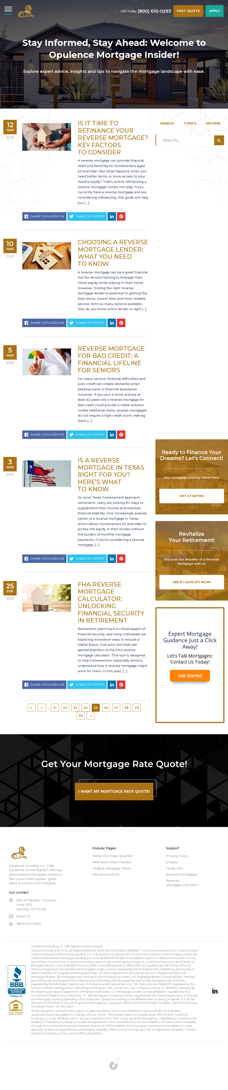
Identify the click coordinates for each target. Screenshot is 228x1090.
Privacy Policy (177, 856)
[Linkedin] (215, 991)
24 (85, 708)
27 (116, 708)
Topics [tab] (190, 123)
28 (126, 708)
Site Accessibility (106, 874)
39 (80, 716)
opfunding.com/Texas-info (81, 999)
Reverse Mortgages (181, 874)
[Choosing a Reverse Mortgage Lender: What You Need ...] (46, 256)
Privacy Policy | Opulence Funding (70, 962)
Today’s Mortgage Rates (111, 868)
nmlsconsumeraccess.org (159, 950)
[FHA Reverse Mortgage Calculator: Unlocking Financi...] (46, 598)
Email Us (23, 916)
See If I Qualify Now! (192, 582)
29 (137, 708)
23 (75, 708)
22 (65, 708)
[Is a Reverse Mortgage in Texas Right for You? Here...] (46, 474)
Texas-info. (174, 868)
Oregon (172, 862)
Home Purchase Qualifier (112, 856)
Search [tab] (167, 123)
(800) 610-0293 (154, 11)
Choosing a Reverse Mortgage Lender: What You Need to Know (113, 252)
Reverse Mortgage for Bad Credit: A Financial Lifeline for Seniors (111, 359)
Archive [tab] (213, 123)
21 (54, 708)
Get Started (191, 496)
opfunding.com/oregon (90, 988)
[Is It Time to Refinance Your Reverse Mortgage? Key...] (46, 137)
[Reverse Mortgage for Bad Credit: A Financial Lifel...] (46, 362)
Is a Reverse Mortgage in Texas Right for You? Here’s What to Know (111, 475)
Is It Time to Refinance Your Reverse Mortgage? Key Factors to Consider (113, 138)
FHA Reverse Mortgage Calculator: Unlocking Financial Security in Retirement (111, 602)
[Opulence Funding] (27, 11)
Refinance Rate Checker (112, 862)
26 (106, 708)
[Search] (219, 140)
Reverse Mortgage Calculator (182, 883)
